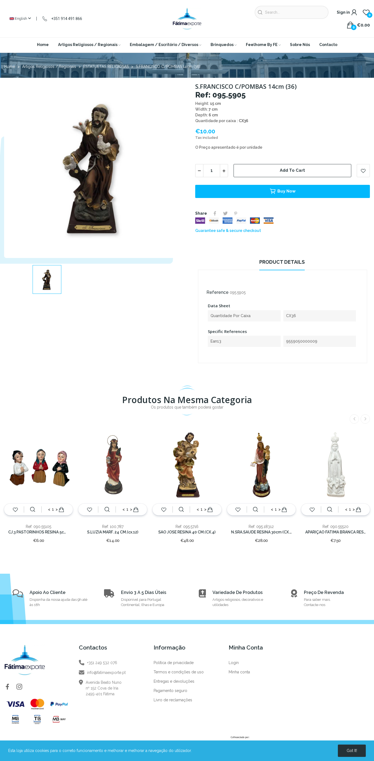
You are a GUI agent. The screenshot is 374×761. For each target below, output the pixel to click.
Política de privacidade (174, 663)
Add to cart (292, 170)
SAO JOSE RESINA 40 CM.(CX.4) (186, 532)
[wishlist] (15, 509)
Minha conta (239, 672)
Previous (354, 419)
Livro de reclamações (173, 700)
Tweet (225, 213)
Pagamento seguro (170, 690)
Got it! (352, 750)
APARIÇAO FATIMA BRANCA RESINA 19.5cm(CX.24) (335, 532)
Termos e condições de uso (179, 672)
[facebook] (7, 687)
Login (234, 663)
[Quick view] (32, 509)
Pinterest (236, 213)
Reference (217, 292)
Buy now (286, 191)
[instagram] (19, 687)
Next (365, 419)
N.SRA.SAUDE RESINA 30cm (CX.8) (261, 532)
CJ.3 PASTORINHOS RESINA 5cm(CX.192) (38, 532)
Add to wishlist (363, 170)
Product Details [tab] (282, 262)
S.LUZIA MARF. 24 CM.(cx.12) (112, 532)
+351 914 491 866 (66, 19)
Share (215, 213)
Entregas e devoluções (174, 681)
